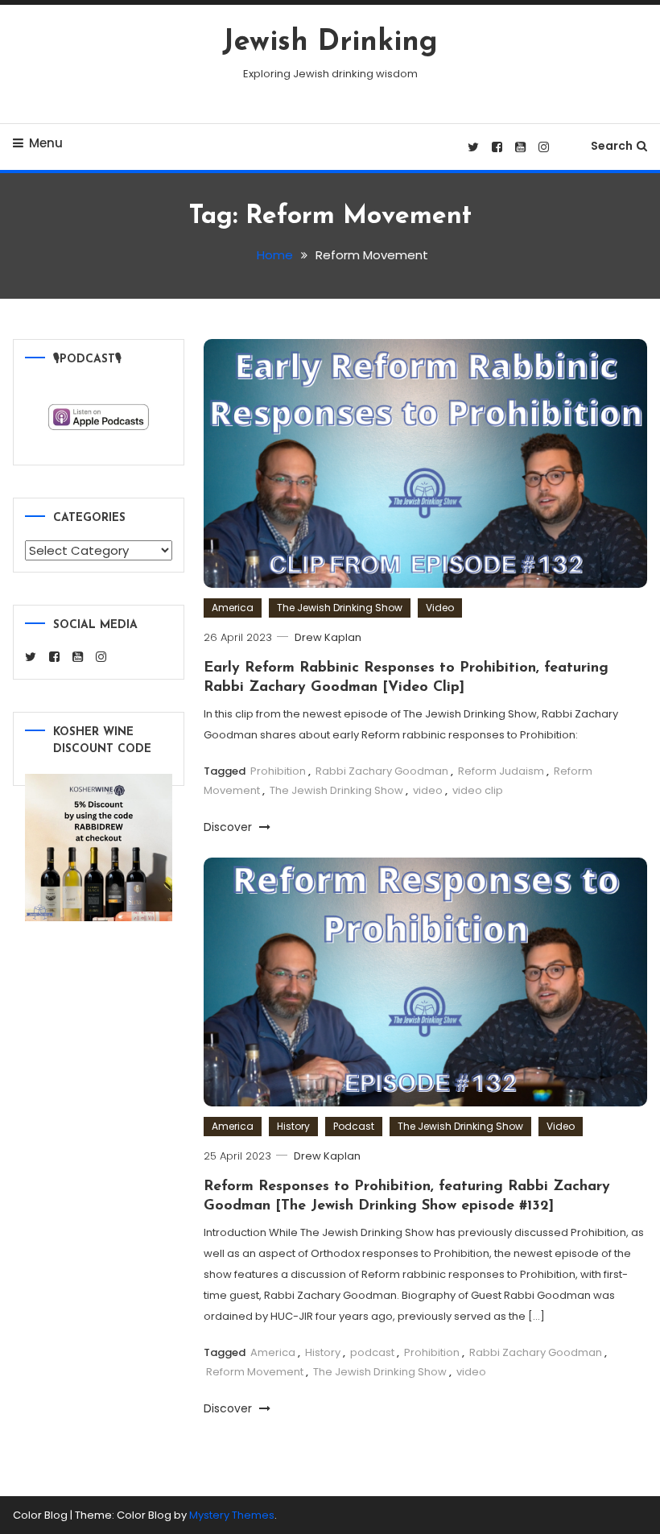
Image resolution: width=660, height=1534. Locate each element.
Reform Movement (254, 1371)
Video (440, 607)
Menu (46, 142)
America (233, 607)
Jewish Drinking (330, 42)
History (293, 1126)
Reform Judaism (501, 771)
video (428, 790)
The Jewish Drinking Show (339, 607)
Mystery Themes (231, 1515)
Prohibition (278, 771)
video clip (477, 790)
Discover (229, 827)
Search (612, 146)
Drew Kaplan (328, 637)
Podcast (353, 1126)
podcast (372, 1352)
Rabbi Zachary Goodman (382, 771)
